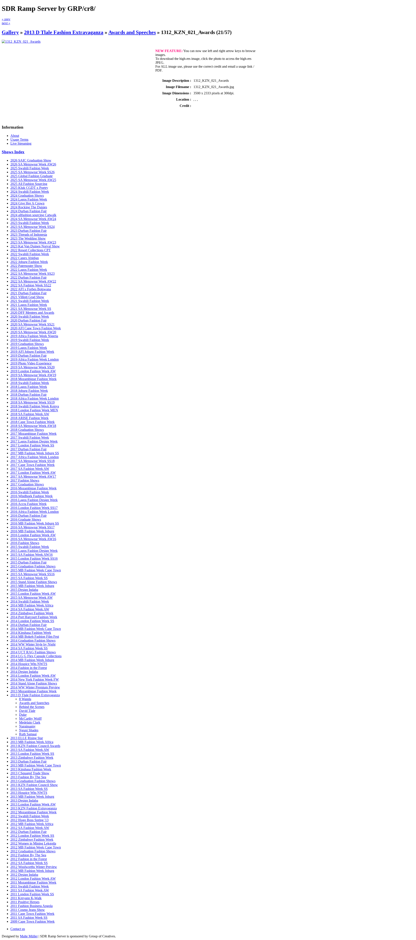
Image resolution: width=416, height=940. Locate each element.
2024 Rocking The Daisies (28, 207)
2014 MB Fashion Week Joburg (32, 660)
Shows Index (13, 152)
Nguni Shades (28, 730)
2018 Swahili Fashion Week (29, 383)
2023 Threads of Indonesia (28, 234)
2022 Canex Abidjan (24, 258)
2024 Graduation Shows (27, 195)
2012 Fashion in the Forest (28, 859)
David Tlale (27, 711)
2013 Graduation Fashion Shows (32, 781)
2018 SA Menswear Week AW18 (33, 426)
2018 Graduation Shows (27, 430)
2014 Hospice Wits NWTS (28, 664)
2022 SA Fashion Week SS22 (30, 285)
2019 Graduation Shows (27, 344)
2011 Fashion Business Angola (31, 906)
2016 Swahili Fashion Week (29, 492)
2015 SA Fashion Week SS (29, 578)
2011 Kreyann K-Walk (26, 898)
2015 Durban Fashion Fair (28, 562)
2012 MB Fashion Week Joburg (32, 871)
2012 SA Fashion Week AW (29, 828)
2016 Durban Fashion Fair (28, 515)
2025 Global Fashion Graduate (31, 176)
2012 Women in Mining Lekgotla (33, 843)
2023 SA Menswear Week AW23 (33, 242)
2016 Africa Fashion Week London (34, 511)
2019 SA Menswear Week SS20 (32, 367)
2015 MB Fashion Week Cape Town (35, 570)
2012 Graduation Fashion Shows (32, 851)
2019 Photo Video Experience (31, 363)
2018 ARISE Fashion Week (29, 418)
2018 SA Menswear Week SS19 (32, 402)
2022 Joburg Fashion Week (29, 262)
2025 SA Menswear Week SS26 (32, 172)
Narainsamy (27, 726)
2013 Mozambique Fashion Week (33, 691)
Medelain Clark (29, 722)
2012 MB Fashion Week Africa (31, 824)
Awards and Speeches (132, 32)
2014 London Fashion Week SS (32, 621)
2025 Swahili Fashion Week (29, 168)
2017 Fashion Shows (24, 480)
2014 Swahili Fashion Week (29, 601)
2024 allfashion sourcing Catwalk (33, 215)
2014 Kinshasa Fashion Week (30, 632)
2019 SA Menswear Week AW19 (33, 375)
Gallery (10, 32)
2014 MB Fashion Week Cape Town (35, 629)
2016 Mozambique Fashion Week (33, 488)
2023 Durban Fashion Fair (28, 230)
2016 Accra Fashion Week (28, 504)
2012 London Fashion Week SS (32, 835)
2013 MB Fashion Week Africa (31, 742)
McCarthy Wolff (30, 718)
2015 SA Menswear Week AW (31, 597)
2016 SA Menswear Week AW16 (33, 539)
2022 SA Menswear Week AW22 (33, 281)
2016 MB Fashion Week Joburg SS (34, 523)
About (14, 135)
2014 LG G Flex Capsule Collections (36, 656)
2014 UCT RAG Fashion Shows (33, 652)
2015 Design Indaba (24, 590)
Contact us (17, 929)
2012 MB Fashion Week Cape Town (35, 847)
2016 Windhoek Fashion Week (31, 496)
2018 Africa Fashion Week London (34, 398)
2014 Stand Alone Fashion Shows (33, 683)
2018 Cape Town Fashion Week (32, 422)
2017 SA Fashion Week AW (29, 469)
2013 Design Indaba (24, 800)
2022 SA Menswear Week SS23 (32, 273)
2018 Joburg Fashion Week (29, 390)
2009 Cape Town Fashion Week (32, 921)
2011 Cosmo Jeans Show (27, 910)
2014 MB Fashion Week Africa (31, 605)
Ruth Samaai (28, 734)
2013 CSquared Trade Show (29, 773)
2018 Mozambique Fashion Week (33, 379)
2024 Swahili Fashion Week (29, 191)
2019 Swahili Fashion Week (29, 340)
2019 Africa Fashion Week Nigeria (34, 336)
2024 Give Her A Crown (27, 203)
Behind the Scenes (31, 707)
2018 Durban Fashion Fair (28, 394)
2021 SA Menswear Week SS (30, 309)
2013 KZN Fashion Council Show (34, 785)
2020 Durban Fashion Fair (28, 320)
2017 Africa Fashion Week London (34, 457)
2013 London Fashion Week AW (33, 804)
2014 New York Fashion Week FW (34, 679)
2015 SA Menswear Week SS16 (32, 574)
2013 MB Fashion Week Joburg (32, 796)
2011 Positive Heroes (24, 902)
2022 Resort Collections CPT (30, 250)
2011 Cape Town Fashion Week (32, 913)
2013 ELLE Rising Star (26, 738)
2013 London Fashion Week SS (32, 753)
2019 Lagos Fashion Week (28, 348)
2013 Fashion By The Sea (28, 777)
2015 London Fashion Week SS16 (34, 558)
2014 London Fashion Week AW (33, 675)
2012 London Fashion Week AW (33, 878)
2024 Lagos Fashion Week (28, 199)
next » (6, 23)
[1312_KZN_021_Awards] (21, 41)
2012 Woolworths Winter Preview (33, 867)
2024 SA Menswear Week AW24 (33, 219)
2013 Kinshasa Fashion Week (30, 769)
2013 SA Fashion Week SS (29, 789)
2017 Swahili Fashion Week (29, 437)
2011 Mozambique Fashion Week (33, 882)
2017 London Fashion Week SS (32, 445)
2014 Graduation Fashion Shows (32, 640)
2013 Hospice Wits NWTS (28, 793)
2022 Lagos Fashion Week (28, 269)
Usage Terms (19, 139)
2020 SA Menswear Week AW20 (33, 332)
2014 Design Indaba (24, 672)
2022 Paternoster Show (26, 266)
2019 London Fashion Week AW (33, 371)
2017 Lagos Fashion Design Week (34, 441)
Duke (23, 714)
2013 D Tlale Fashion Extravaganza (63, 32)
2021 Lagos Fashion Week (28, 305)
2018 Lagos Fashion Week (28, 387)
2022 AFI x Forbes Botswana (30, 289)
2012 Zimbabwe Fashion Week (31, 839)
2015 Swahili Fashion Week (29, 547)
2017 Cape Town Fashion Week (32, 465)
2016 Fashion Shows (24, 543)
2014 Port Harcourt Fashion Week (33, 617)
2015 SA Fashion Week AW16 (31, 554)
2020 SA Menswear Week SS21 (32, 324)
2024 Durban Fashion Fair (28, 211)
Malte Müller (29, 936)
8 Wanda (25, 699)
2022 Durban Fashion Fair (28, 277)
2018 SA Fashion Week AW (29, 414)
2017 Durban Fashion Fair (28, 449)
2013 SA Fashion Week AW (29, 750)
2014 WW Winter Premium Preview (35, 687)
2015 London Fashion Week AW (33, 593)
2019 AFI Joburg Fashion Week (32, 351)
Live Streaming (20, 143)
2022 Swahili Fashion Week (29, 254)
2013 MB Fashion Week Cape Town (35, 765)
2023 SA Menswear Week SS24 (32, 227)
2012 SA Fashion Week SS (29, 863)
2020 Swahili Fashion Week (29, 316)
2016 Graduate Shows (25, 519)
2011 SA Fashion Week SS (28, 917)
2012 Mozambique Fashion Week (33, 812)
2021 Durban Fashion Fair (28, 293)
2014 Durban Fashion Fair (28, 625)
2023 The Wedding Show (28, 238)
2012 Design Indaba (24, 874)
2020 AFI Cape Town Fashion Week (35, 328)
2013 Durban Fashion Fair (28, 761)
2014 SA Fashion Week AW (29, 609)
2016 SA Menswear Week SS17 (32, 527)
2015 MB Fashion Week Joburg (32, 586)
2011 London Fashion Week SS (32, 894)
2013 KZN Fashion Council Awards (35, 746)
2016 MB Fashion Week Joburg (32, 531)
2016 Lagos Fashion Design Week (34, 500)
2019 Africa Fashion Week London (34, 359)
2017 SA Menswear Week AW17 (33, 476)
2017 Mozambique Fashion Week (33, 433)
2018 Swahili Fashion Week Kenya (34, 406)
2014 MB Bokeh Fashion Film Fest (34, 636)
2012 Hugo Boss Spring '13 (29, 820)
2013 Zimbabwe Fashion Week (31, 757)
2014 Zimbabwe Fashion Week (31, 613)
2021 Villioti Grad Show (27, 297)
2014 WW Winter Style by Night (32, 644)
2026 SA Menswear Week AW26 (33, 164)
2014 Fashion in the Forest (28, 668)
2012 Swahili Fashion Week (29, 816)
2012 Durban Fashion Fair (28, 832)
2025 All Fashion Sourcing (28, 184)
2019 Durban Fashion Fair (28, 355)
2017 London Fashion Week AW (33, 472)
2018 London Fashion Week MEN (34, 410)
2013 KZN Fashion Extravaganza (33, 808)
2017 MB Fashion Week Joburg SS (34, 453)
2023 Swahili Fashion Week (29, 223)
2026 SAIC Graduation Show (30, 160)
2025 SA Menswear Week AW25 (33, 180)
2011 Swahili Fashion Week (29, 886)
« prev (6, 19)
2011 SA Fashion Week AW (29, 890)
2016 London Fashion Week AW (33, 535)
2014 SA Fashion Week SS (29, 648)
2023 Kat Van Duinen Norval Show (35, 246)
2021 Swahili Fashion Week (29, 301)
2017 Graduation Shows (27, 484)
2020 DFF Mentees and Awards (32, 312)
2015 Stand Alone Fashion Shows (33, 582)
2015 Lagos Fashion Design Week (34, 551)
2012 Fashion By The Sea (28, 855)
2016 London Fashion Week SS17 (34, 508)
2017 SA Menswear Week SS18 (32, 461)
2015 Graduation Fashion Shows (32, 566)
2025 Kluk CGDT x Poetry (29, 188)
